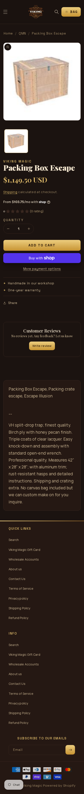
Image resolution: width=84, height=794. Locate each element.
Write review (42, 346)
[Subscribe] (70, 750)
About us (15, 569)
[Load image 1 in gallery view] (16, 141)
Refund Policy (18, 618)
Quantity (13, 220)
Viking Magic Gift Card (24, 550)
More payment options (42, 269)
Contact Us (17, 579)
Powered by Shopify (59, 785)
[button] (5, 12)
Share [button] (12, 303)
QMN (22, 33)
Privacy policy (18, 598)
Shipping (10, 192)
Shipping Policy (19, 608)
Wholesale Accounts (24, 559)
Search (14, 540)
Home (8, 33)
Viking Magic (32, 785)
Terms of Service (21, 588)
